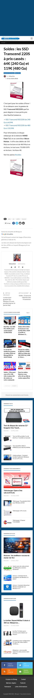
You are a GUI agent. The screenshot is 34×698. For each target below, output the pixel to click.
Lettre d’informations (21, 687)
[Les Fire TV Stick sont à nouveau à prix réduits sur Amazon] (7, 633)
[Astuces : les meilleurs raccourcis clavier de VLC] (17, 545)
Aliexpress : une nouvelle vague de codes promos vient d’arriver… (21, 651)
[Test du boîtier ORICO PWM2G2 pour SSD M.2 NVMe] (7, 448)
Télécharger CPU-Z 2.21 (19, 510)
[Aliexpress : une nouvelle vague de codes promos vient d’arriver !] (7, 652)
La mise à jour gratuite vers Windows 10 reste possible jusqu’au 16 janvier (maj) (9, 301)
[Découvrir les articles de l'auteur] (17, 257)
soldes (9, 219)
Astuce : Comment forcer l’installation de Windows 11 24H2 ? (20, 577)
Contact (23, 679)
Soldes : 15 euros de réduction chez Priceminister (25, 297)
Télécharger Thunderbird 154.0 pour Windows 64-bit (21, 502)
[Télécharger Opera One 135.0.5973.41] (17, 480)
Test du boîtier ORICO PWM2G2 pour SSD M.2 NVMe (21, 446)
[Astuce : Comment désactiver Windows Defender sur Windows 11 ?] (7, 587)
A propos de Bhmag (11, 679)
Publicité (22, 683)
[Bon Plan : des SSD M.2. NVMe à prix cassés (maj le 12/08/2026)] (10, 320)
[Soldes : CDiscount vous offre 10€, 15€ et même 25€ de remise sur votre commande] (10, 366)
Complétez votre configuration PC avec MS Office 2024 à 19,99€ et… (21, 642)
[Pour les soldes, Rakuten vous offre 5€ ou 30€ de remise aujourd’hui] (24, 366)
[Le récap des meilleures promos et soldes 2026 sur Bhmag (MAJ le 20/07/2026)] (10, 343)
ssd (13, 219)
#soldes (18, 155)
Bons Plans (18, 73)
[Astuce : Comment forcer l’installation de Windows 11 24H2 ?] (7, 578)
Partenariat (7, 687)
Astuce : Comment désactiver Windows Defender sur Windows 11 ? (21, 586)
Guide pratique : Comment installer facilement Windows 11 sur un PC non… (21, 457)
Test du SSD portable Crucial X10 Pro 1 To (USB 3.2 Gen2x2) (21, 437)
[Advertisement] (17, 18)
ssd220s (18, 219)
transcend (24, 219)
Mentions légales (11, 683)
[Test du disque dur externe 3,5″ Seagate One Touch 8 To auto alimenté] (17, 415)
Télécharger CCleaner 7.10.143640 (19, 521)
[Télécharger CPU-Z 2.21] (7, 513)
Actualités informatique (9, 73)
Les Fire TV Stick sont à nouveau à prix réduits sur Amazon (20, 632)
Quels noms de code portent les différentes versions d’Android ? (21, 567)
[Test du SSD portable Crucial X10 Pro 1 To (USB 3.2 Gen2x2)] (7, 438)
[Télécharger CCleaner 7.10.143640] (7, 522)
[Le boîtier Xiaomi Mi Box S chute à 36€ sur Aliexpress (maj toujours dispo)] (17, 610)
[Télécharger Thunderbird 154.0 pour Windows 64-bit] (7, 503)
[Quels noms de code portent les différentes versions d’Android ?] (7, 568)
